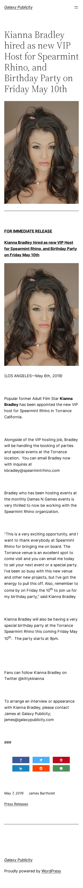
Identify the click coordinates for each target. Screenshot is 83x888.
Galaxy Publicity (18, 7)
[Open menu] (76, 7)
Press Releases (16, 804)
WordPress (51, 871)
